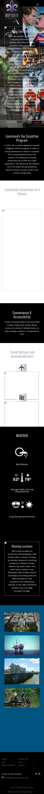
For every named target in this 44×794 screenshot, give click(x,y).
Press (20, 762)
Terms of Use (13, 792)
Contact (21, 765)
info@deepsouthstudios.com (16, 777)
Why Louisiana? (8, 765)
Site (3, 762)
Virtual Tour (23, 759)
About (4, 759)
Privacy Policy (26, 792)
